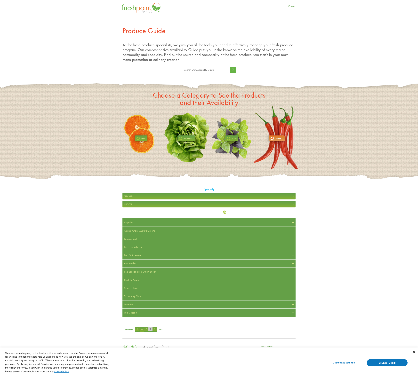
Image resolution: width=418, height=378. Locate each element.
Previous (126, 329)
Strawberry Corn (132, 296)
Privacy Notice (267, 346)
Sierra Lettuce (131, 288)
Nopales (128, 222)
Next (154, 329)
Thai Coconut (130, 312)
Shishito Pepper (132, 280)
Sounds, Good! (387, 362)
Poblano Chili (130, 239)
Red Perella (130, 263)
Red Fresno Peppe (133, 247)
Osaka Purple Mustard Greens (139, 230)
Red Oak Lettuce (132, 255)
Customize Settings (344, 362)
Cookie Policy (61, 371)
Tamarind (128, 304)
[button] (413, 351)
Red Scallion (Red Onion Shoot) (140, 271)
